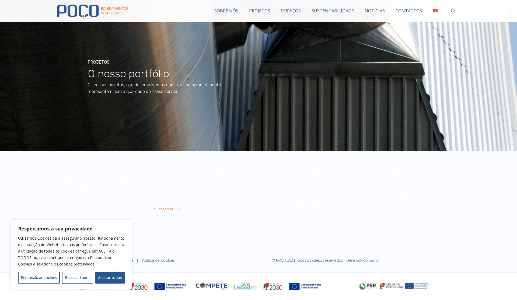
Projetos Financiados (309, 184)
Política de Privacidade (90, 219)
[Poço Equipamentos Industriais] (92, 11)
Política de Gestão (306, 206)
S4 (377, 260)
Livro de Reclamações (310, 195)
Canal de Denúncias (308, 228)
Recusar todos (77, 277)
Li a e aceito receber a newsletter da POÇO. (116, 219)
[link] (258, 286)
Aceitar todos (110, 277)
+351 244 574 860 (398, 215)
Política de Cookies (158, 260)
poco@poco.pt (396, 226)
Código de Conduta (307, 217)
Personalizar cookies (39, 277)
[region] (71, 254)
